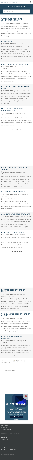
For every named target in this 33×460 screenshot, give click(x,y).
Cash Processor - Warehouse (15, 64)
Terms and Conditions (6, 429)
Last (26, 360)
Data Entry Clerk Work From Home (15, 87)
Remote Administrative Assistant (12, 337)
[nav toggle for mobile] (30, 1)
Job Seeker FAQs (4, 448)
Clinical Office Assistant (13, 192)
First (3, 360)
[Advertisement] (16, 147)
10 (21, 360)
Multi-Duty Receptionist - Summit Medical (13, 110)
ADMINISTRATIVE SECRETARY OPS (15, 214)
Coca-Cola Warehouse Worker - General (16, 169)
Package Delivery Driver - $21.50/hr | (13, 291)
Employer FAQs (4, 439)
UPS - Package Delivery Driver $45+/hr (15, 315)
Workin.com (16, 449)
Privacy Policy (4, 427)
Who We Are (4, 446)
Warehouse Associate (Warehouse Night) (11, 20)
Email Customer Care (5, 436)
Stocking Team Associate (13, 232)
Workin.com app (4, 456)
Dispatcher (6, 41)
